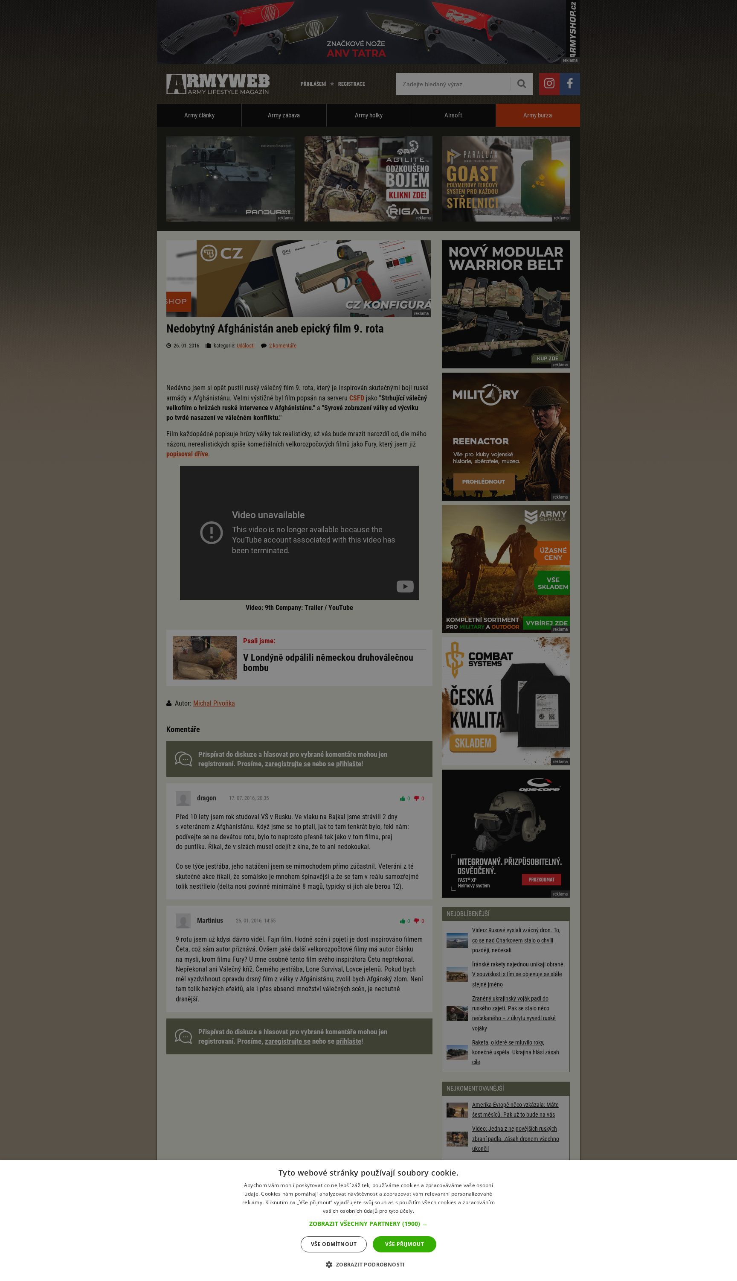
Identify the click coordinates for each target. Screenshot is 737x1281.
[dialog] (368, 1220)
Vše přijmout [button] (404, 1244)
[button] (368, 1224)
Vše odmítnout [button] (334, 1244)
